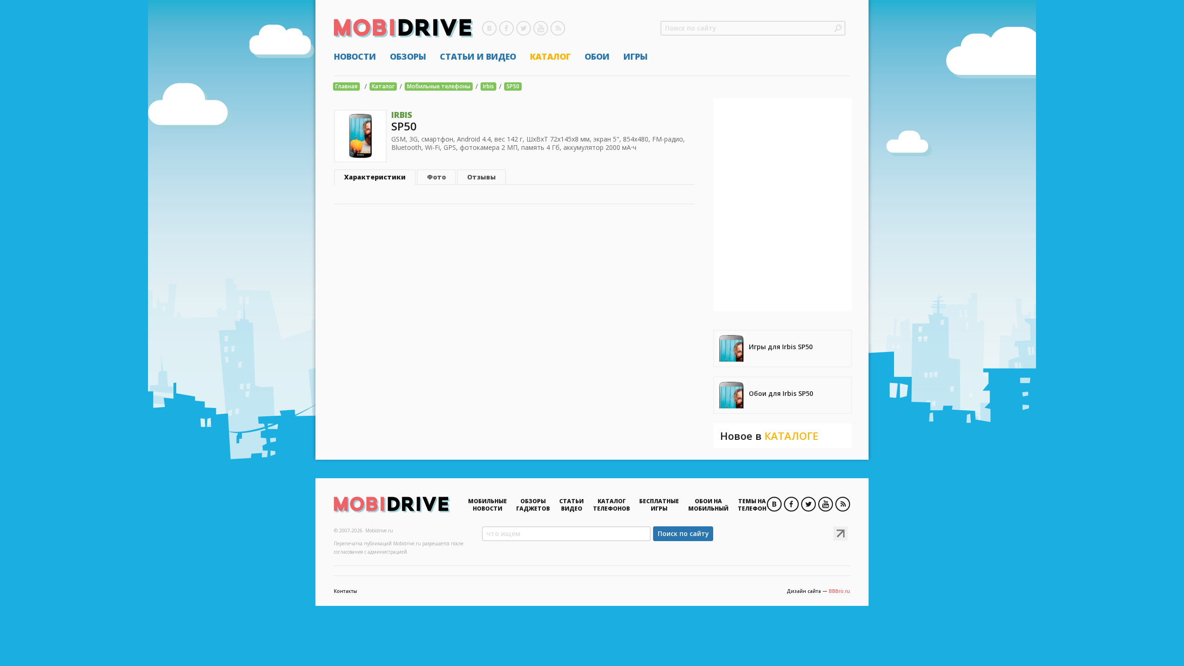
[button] (838, 28)
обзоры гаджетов (533, 504)
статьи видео (571, 504)
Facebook (506, 28)
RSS (557, 28)
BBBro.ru (839, 591)
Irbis (488, 86)
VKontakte (489, 28)
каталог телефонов (611, 504)
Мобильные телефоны (438, 86)
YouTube (540, 28)
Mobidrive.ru (403, 28)
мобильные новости (487, 504)
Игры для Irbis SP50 (781, 346)
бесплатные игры (659, 504)
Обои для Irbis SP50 (781, 393)
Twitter (523, 28)
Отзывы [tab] (481, 177)
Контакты (345, 591)
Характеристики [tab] (375, 177)
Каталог (550, 56)
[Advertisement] (782, 204)
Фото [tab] (436, 177)
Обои (597, 56)
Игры (635, 56)
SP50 (512, 86)
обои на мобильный (708, 504)
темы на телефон (752, 504)
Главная (346, 86)
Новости (355, 56)
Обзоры (408, 56)
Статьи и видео (478, 56)
